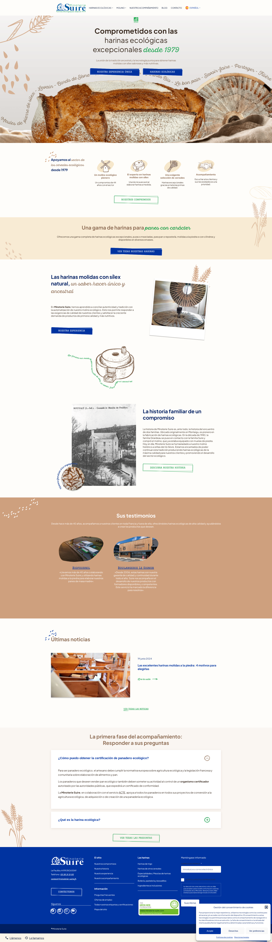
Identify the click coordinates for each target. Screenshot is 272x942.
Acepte (210, 931)
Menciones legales (241, 937)
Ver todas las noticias (136, 709)
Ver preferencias (256, 931)
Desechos (233, 931)
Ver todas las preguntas (136, 838)
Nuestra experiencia (71, 330)
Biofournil (81, 567)
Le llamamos (36, 938)
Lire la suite (144, 680)
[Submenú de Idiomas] (199, 7)
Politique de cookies (224, 937)
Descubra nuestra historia (167, 467)
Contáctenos (66, 891)
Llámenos (15, 938)
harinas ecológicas (162, 71)
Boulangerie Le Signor (136, 567)
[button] (266, 907)
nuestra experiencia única (114, 71)
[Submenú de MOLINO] (125, 7)
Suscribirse (190, 902)
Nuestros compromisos (136, 199)
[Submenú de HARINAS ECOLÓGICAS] (112, 7)
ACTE (122, 792)
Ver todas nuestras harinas (136, 251)
